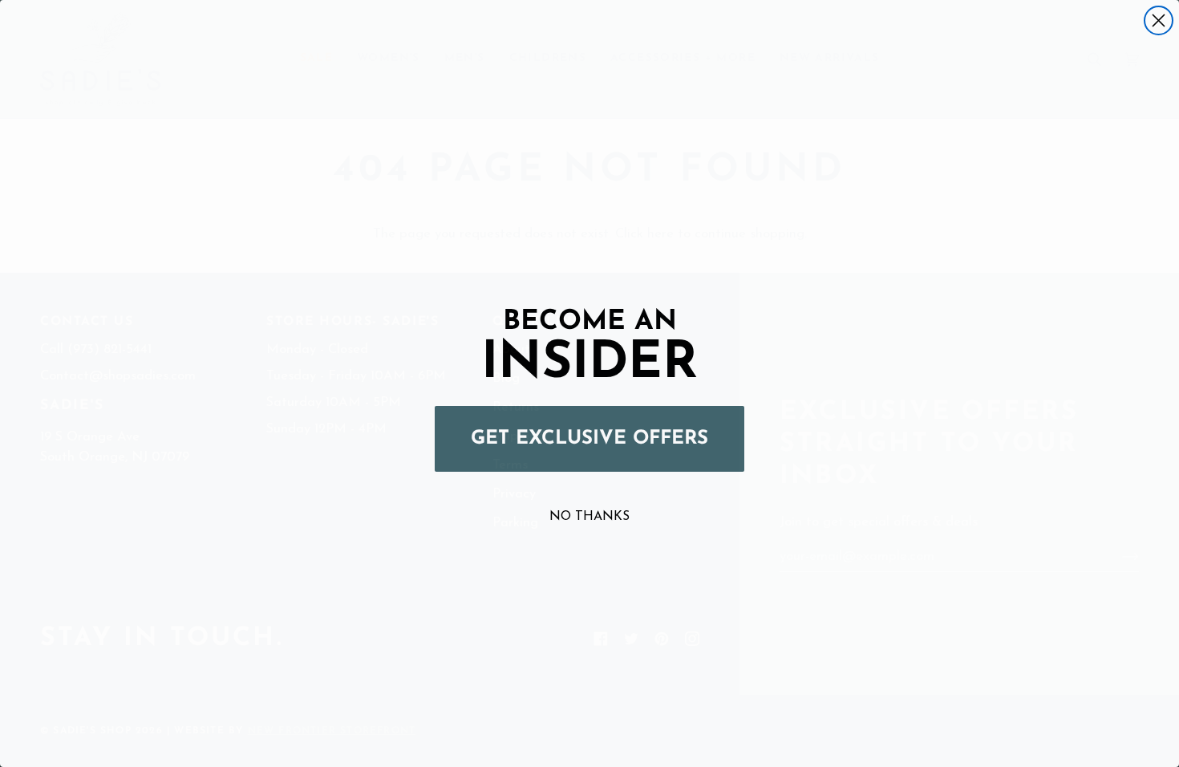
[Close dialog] (1159, 20)
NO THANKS (589, 516)
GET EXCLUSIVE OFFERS (589, 438)
